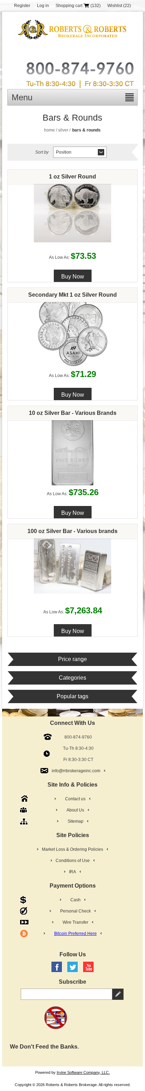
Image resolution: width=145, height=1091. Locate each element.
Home (49, 130)
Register (22, 5)
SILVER (63, 130)
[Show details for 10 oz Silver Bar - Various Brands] (73, 446)
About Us (75, 810)
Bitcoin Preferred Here (75, 933)
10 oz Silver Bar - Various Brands (72, 413)
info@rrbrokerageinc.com (76, 770)
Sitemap (75, 821)
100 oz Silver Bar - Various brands (72, 531)
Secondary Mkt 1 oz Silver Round (72, 295)
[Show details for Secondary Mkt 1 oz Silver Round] (73, 328)
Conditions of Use (73, 860)
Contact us (75, 798)
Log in (43, 5)
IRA (72, 871)
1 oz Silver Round (72, 177)
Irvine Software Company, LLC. (83, 1072)
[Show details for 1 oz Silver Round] (73, 210)
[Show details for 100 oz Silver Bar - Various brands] (73, 564)
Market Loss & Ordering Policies (72, 849)
